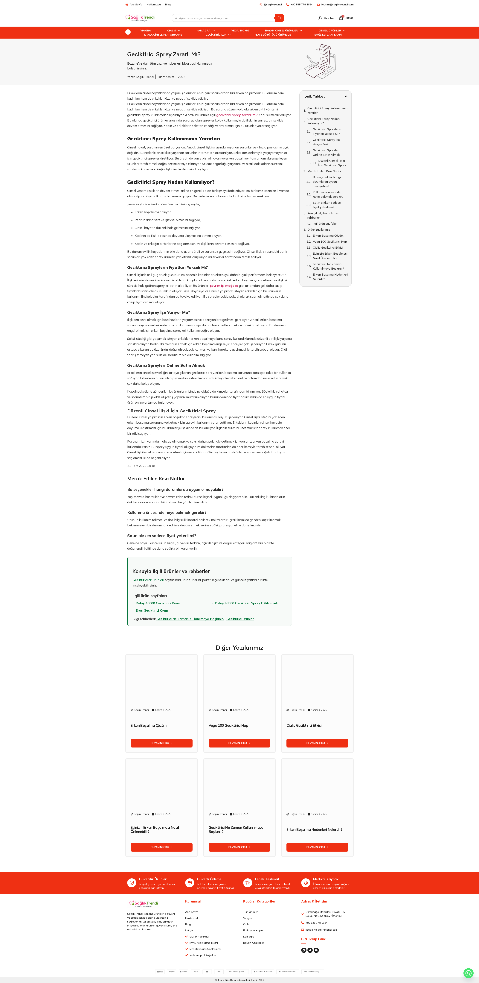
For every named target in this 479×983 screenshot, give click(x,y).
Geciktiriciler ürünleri (148, 580)
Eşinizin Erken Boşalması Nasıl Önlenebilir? (330, 256)
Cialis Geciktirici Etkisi (328, 247)
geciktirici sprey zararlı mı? (237, 115)
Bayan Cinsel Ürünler (281, 30)
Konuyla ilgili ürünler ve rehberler (323, 215)
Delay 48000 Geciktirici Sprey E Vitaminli (246, 603)
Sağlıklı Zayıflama (328, 34)
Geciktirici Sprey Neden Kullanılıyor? (323, 121)
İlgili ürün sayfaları (325, 223)
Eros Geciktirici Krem (152, 610)
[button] (346, 96)
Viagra (145, 30)
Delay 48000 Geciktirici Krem (158, 603)
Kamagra (203, 30)
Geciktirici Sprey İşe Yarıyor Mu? (326, 142)
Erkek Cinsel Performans (163, 34)
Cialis (171, 30)
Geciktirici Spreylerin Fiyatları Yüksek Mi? (327, 131)
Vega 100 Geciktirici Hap (330, 241)
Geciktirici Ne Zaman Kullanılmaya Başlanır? (190, 619)
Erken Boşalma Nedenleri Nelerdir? (330, 277)
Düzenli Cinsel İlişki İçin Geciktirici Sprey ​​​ (332, 163)
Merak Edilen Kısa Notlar (324, 171)
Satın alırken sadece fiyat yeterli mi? (327, 205)
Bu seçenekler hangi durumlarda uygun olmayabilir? (327, 181)
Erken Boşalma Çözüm (328, 235)
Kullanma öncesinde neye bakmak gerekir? (328, 194)
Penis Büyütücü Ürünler (272, 34)
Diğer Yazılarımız (318, 229)
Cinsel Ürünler (329, 30)
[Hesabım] (320, 18)
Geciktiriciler (216, 34)
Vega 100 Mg (240, 30)
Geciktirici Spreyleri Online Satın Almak (326, 152)
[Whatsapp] (468, 973)
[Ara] (279, 18)
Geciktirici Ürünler (240, 619)
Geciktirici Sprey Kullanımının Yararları (327, 110)
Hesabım (329, 18)
